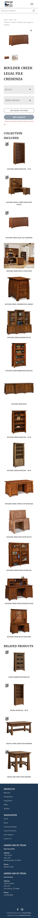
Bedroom (7, 793)
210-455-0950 (8, 895)
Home (6, 20)
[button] (31, 30)
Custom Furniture (10, 831)
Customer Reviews (10, 827)
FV (4, 125)
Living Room (8, 801)
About (6, 823)
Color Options (8, 835)
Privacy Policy (27, 913)
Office (11, 20)
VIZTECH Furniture (25, 915)
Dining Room (8, 797)
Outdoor (7, 809)
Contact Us (7, 839)
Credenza (13, 22)
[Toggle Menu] (31, 4)
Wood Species (12, 100)
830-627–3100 (8, 867)
